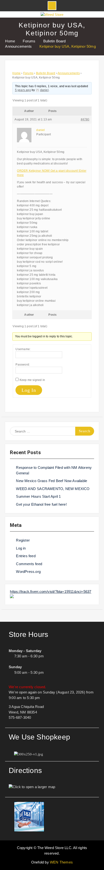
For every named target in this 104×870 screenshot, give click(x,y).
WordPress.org (28, 571)
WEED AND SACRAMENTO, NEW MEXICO (52, 489)
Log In (29, 390)
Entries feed (25, 556)
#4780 (85, 119)
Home (16, 73)
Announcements (69, 73)
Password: (22, 364)
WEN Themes (61, 862)
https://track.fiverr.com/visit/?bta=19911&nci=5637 (50, 591)
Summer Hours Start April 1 (38, 496)
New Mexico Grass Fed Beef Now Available (51, 481)
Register (23, 540)
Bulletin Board (45, 73)
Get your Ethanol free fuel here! (41, 504)
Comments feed (29, 564)
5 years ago (23, 90)
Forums (28, 73)
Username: (22, 349)
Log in (21, 548)
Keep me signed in (32, 380)
